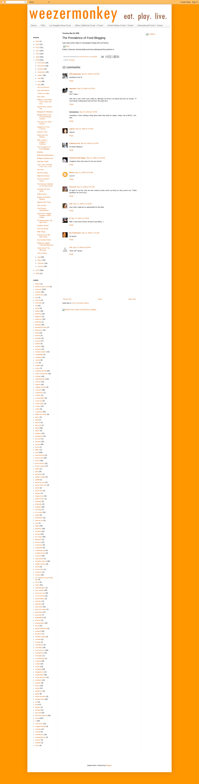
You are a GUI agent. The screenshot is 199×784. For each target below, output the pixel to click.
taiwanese (38, 691)
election (38, 441)
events (37, 444)
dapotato (72, 88)
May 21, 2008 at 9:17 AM (85, 187)
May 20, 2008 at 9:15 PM (89, 143)
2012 (38, 47)
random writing (40, 636)
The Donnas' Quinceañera (43, 209)
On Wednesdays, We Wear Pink (44, 221)
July (39, 78)
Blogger (109, 765)
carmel (37, 360)
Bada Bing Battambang (45, 155)
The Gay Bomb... (43, 229)
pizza (37, 626)
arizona (37, 300)
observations (39, 598)
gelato (37, 469)
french (37, 460)
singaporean (39, 672)
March (40, 260)
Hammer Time (42, 132)
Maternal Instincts (43, 176)
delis (36, 420)
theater (37, 707)
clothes (37, 384)
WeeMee (40, 152)
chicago (38, 376)
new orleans (39, 590)
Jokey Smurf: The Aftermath (43, 249)
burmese (38, 349)
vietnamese (39, 734)
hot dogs (38, 509)
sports (37, 685)
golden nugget (40, 477)
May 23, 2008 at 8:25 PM (81, 247)
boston (37, 335)
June (40, 81)
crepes (37, 406)
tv (36, 721)
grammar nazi (40, 482)
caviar (37, 368)
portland (38, 631)
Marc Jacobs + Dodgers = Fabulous (42, 142)
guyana (37, 493)
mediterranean (40, 553)
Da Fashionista (75, 233)
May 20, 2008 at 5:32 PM (86, 88)
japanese (38, 528)
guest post (39, 490)
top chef (38, 713)
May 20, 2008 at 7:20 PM (84, 129)
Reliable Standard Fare (45, 158)
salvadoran (39, 645)
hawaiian (38, 501)
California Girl (74, 143)
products (38, 634)
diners (37, 431)
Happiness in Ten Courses (43, 128)
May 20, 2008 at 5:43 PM (88, 112)
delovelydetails (75, 74)
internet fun (39, 520)
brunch (37, 341)
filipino (37, 450)
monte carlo (39, 569)
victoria (37, 732)
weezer (37, 740)
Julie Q (72, 129)
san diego (38, 647)
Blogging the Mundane (45, 112)
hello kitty (38, 504)
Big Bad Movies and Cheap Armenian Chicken (44, 116)
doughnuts (39, 436)
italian (37, 526)
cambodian (39, 354)
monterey (38, 572)
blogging (72, 60)
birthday (38, 325)
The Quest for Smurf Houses (44, 123)
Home (33, 25)
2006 (38, 273)
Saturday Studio (42, 161)
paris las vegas (40, 609)
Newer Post (67, 299)
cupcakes (38, 412)
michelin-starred (41, 561)
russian (37, 642)
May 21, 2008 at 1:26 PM (80, 218)
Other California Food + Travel (89, 25)
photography (39, 623)
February (41, 263)
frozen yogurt (40, 466)
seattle (37, 664)
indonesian (39, 518)
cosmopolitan (40, 398)
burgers (38, 346)
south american (40, 677)
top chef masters (41, 715)
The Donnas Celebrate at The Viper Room (45, 185)
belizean (38, 322)
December (41, 63)
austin (37, 308)
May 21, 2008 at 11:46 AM (82, 204)
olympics (38, 601)
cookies (38, 395)
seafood (38, 661)
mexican (38, 556)
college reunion (40, 387)
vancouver (39, 723)
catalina (38, 365)
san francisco (40, 650)
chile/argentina (40, 379)
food (36, 452)
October (41, 69)
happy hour (39, 496)
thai (36, 704)
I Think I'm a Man (43, 93)
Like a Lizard (41, 205)
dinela (37, 428)
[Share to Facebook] (115, 56)
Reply (71, 81)
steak (37, 688)
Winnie (72, 172)
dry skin (38, 439)
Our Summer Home (44, 240)
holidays (38, 507)
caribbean (38, 357)
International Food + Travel (150, 25)
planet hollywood (41, 628)
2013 (38, 44)
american (38, 289)
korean (37, 534)
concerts (38, 390)
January (41, 266)
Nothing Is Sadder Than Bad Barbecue (45, 244)
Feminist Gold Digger (77, 158)
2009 (38, 57)
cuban (37, 409)
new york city (40, 593)
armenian (38, 303)
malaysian (38, 548)
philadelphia (39, 617)
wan (71, 204)
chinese (38, 382)
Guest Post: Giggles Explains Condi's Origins (44, 215)
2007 (38, 270)
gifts (36, 471)
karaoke (38, 531)
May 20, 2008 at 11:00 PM (96, 158)
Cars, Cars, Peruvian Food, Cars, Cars (44, 165)
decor (37, 417)
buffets (37, 343)
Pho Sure (40, 169)
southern (38, 680)
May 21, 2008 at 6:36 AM (84, 172)
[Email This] (106, 56)
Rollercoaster (42, 194)
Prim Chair (41, 97)
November (41, 66)
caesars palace (40, 352)
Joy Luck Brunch (43, 87)
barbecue (38, 319)
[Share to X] (112, 56)
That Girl (72, 187)
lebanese (38, 539)
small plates (39, 675)
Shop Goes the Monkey (42, 136)
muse (37, 582)
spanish (38, 683)
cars (36, 363)
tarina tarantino (40, 696)
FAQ (43, 25)
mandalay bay (40, 550)
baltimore (38, 316)
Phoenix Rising (42, 173)
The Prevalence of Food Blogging (43, 148)
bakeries (38, 314)
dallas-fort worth (41, 414)
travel (37, 718)
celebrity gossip (40, 371)
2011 (38, 51)
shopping (38, 669)
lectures (38, 542)
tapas (37, 694)
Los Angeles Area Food (60, 25)
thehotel (38, 710)
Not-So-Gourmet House (43, 180)
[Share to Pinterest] (117, 56)
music (37, 585)
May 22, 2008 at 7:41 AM (90, 233)
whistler (38, 743)
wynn (37, 745)
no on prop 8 (39, 596)
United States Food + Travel (120, 25)
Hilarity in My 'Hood (44, 202)
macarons (38, 545)
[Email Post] (102, 56)
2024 (38, 41)
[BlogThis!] (109, 56)
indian (37, 515)
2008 (38, 60)
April (39, 257)
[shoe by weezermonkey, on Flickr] (66, 46)
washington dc (40, 737)
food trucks (39, 458)
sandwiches (39, 653)
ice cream (38, 512)
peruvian (38, 615)
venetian (38, 729)
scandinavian (40, 658)
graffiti (37, 480)
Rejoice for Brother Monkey (43, 198)
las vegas (38, 537)
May (39, 84)
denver (37, 422)
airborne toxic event (42, 286)
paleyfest (38, 604)
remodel (38, 639)
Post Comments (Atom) (80, 303)
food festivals (40, 455)
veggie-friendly (40, 726)
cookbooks (39, 393)
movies (37, 575)
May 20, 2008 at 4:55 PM (90, 74)
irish (36, 523)
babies (37, 311)
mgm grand (39, 558)
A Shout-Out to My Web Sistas (43, 236)
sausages (38, 656)
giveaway (38, 474)
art (36, 305)
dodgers (38, 433)
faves (37, 447)
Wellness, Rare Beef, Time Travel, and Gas (44, 101)
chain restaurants (41, 373)
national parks (40, 588)
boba (37, 333)
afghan (37, 284)
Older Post (132, 299)
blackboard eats (41, 327)
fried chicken (39, 463)
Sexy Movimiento (43, 90)
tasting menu (39, 699)
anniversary (39, 295)
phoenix (38, 620)
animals (38, 292)
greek (37, 488)
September (42, 72)
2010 (38, 54)
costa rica (38, 401)
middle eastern (40, 564)
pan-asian (38, 607)
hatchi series (39, 499)
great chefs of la (41, 485)
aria (36, 297)
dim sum (38, 425)
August (40, 75)
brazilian (38, 338)
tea (36, 702)
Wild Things (41, 232)
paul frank (38, 612)
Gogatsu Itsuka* (43, 225)
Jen (70, 247)
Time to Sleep (42, 253)
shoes (37, 666)
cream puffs (39, 403)
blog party (38, 330)
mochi (37, 567)
